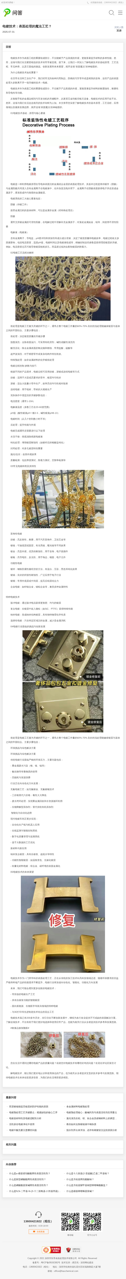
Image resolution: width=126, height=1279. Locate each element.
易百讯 (75, 1262)
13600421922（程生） (114, 2)
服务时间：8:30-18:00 (38, 1223)
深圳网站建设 (87, 1262)
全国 (92, 2)
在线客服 (41, 1231)
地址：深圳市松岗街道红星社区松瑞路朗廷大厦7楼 (77, 1267)
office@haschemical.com (66, 1271)
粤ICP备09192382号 (50, 1262)
